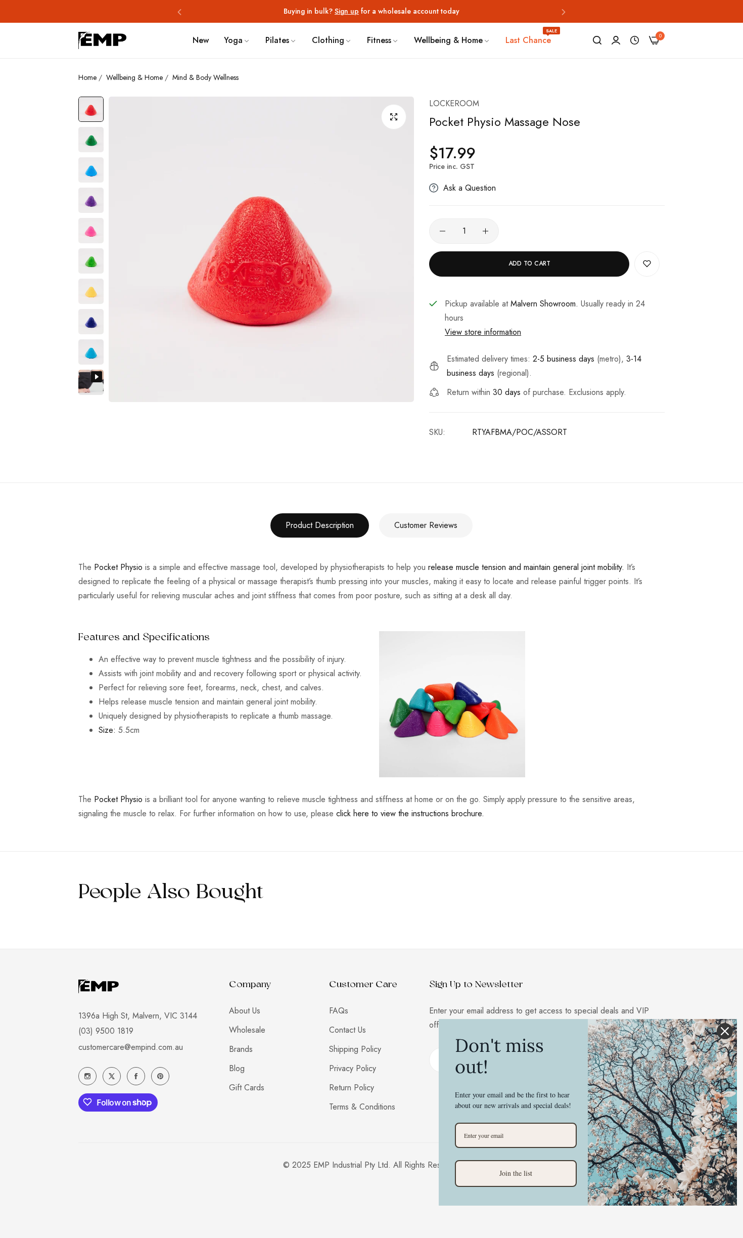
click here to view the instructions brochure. (410, 813)
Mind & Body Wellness (205, 77)
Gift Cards (246, 1087)
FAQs (338, 1010)
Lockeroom (454, 103)
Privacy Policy (352, 1068)
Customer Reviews (425, 525)
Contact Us (347, 1030)
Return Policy (351, 1087)
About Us (244, 1010)
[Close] (725, 1031)
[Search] (597, 40)
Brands (241, 1049)
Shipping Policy (355, 1049)
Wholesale (247, 1030)
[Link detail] (87, 1076)
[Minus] (442, 231)
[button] (179, 11)
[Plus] (485, 231)
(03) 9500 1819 (105, 1030)
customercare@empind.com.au (130, 1046)
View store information (483, 332)
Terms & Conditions (362, 1107)
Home (87, 77)
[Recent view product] (634, 40)
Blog (237, 1068)
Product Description (320, 525)
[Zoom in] (393, 116)
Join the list (515, 1173)
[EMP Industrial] (102, 40)
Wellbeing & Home (134, 77)
